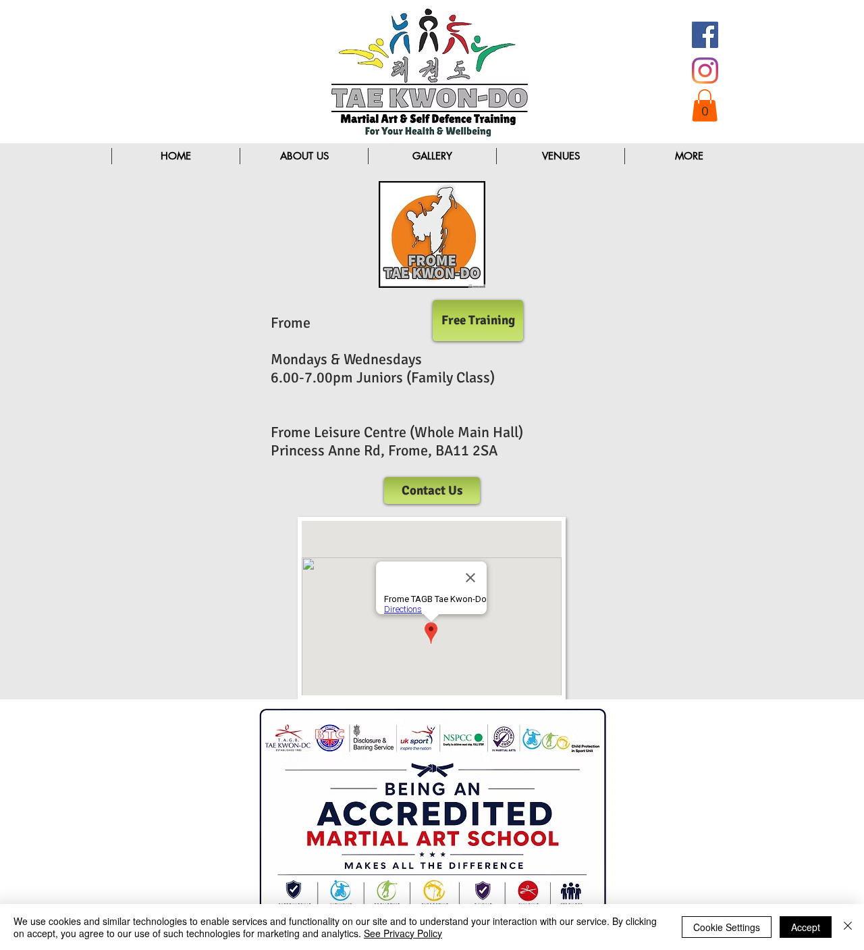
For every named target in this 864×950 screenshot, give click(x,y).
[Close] (848, 927)
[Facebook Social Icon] (705, 35)
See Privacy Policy (403, 933)
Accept (805, 927)
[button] (704, 105)
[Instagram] (705, 70)
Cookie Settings (726, 927)
